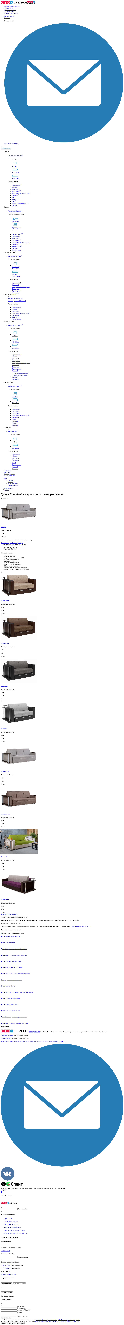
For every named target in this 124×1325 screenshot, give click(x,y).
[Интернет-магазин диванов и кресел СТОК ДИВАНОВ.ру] (14, 1032)
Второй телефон (23, 1310)
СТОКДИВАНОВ (34, 1032)
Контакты (7, 18)
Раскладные (15, 221)
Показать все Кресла (15, 211)
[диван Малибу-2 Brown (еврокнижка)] (19, 810)
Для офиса (7, 470)
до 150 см (15, 166)
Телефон (20, 1308)
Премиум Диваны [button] (10, 321)
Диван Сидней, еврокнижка (9, 1004)
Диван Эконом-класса (11, 1224)
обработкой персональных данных (69, 1320)
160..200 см (15, 172)
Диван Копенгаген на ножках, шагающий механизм (17, 992)
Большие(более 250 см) (16, 275)
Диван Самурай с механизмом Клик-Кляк (14, 949)
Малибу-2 (3, 527)
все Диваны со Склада (15, 298)
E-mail (20, 1312)
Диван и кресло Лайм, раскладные (11, 936)
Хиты (8, 8)
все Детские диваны (15, 386)
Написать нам (5, 1041)
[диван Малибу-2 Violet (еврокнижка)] (19, 896)
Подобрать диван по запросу (81, 926)
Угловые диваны (14, 301)
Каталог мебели (5, 148)
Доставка (10, 10)
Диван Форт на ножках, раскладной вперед (14, 1023)
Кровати (7, 472)
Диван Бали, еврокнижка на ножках (12, 967)
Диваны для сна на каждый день (14, 1230)
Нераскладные (16, 228)
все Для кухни (13, 431)
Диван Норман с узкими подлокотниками (14, 1017)
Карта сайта (13, 1041)
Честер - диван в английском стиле (11, 980)
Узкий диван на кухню (11, 1221)
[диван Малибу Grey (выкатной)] (19, 682)
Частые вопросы (33, 1041)
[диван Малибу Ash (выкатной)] (19, 725)
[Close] (1, 1207)
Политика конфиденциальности (54, 1041)
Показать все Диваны (15, 155)
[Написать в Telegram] (11, 143)
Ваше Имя (21, 1306)
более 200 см (16, 178)
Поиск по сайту (23, 1209)
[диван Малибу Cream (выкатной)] (19, 597)
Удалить (3, 1292)
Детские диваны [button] (9, 382)
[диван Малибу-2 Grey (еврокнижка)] (19, 768)
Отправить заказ (6, 1318)
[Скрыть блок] (78, 920)
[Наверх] (1, 1192)
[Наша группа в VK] (7, 1180)
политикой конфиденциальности (46, 1320)
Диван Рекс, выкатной (8, 942)
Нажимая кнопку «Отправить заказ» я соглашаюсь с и (42, 1320)
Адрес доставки (22, 1316)
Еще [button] (5, 478)
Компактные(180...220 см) (16, 267)
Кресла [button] (6, 207)
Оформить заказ (6, 1323)
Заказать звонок (23, 1257)
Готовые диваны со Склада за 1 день (15, 1233)
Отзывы (11, 13)
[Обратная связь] (63, 142)
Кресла (23, 301)
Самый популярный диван (12, 1227)
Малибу (5, 600)
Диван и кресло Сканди (8, 986)
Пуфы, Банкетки (9, 475)
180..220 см (15, 403)
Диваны (9, 474)
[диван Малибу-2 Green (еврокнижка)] (19, 853)
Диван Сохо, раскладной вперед (11, 961)
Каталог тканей (9, 16)
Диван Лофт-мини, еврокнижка (10, 998)
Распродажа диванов (7, 1035)
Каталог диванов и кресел (12, 6)
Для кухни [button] (7, 427)
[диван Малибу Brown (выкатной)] (19, 639)
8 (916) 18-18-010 (6, 1268)
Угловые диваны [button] (9, 252)
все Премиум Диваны (15, 325)
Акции (9, 11)
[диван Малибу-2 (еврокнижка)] (19, 523)
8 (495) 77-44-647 (6, 1265)
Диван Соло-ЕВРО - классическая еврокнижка (15, 973)
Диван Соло (8, 1218)
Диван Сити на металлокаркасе (10, 1011)
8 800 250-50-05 (5, 1038)
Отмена (10, 1292)
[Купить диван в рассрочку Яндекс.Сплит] (12, 1187)
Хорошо (3, 1190)
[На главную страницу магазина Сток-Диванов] (18, 3)
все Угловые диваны (15, 256)
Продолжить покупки (19, 1283)
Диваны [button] (6, 151)
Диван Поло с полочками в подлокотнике (14, 955)
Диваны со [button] (10, 294)
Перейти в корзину (6, 1283)
